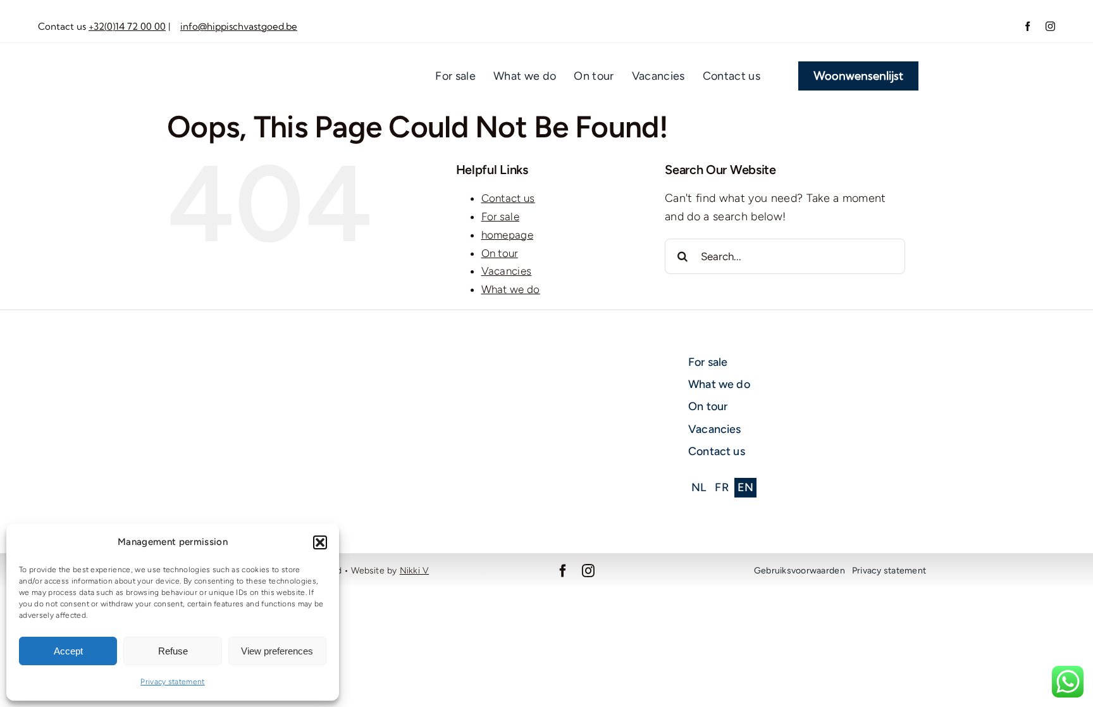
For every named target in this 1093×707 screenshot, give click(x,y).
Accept (68, 651)
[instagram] (1050, 26)
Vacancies (506, 271)
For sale (500, 216)
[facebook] (1027, 26)
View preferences (277, 651)
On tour (499, 253)
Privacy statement (172, 681)
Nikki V (414, 570)
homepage (507, 234)
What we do (510, 289)
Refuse (173, 651)
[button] (320, 542)
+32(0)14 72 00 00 (127, 26)
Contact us (508, 198)
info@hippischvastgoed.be (238, 26)
